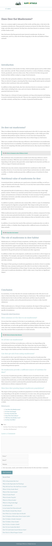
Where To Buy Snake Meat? (10, 489)
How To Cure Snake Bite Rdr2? (11, 527)
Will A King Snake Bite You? (11, 481)
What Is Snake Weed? (9, 495)
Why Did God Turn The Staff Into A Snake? (15, 486)
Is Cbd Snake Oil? (8, 505)
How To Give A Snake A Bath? (11, 524)
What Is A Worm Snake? (9, 500)
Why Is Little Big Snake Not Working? (13, 484)
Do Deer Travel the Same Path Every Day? (15, 427)
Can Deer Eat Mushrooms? (12, 409)
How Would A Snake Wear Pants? (12, 511)
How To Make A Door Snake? (11, 522)
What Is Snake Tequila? (9, 497)
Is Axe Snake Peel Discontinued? (12, 508)
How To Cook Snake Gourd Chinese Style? (14, 530)
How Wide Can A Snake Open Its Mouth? (14, 513)
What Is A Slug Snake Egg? (10, 503)
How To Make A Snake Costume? (12, 519)
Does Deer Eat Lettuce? (11, 415)
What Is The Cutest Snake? (10, 492)
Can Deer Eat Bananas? (10, 429)
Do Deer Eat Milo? (10, 420)
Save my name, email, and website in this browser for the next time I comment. (25, 468)
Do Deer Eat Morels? (11, 413)
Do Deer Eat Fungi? (10, 411)
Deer (4, 424)
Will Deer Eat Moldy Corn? (12, 418)
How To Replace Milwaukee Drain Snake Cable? (16, 516)
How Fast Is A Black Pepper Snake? (13, 532)
